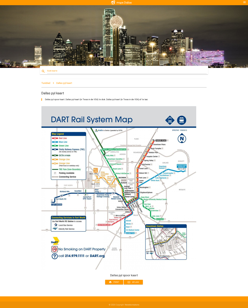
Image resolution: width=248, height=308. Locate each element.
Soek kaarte (52, 71)
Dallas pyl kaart (64, 83)
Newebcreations (132, 305)
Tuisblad (45, 83)
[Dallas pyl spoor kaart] (118, 269)
